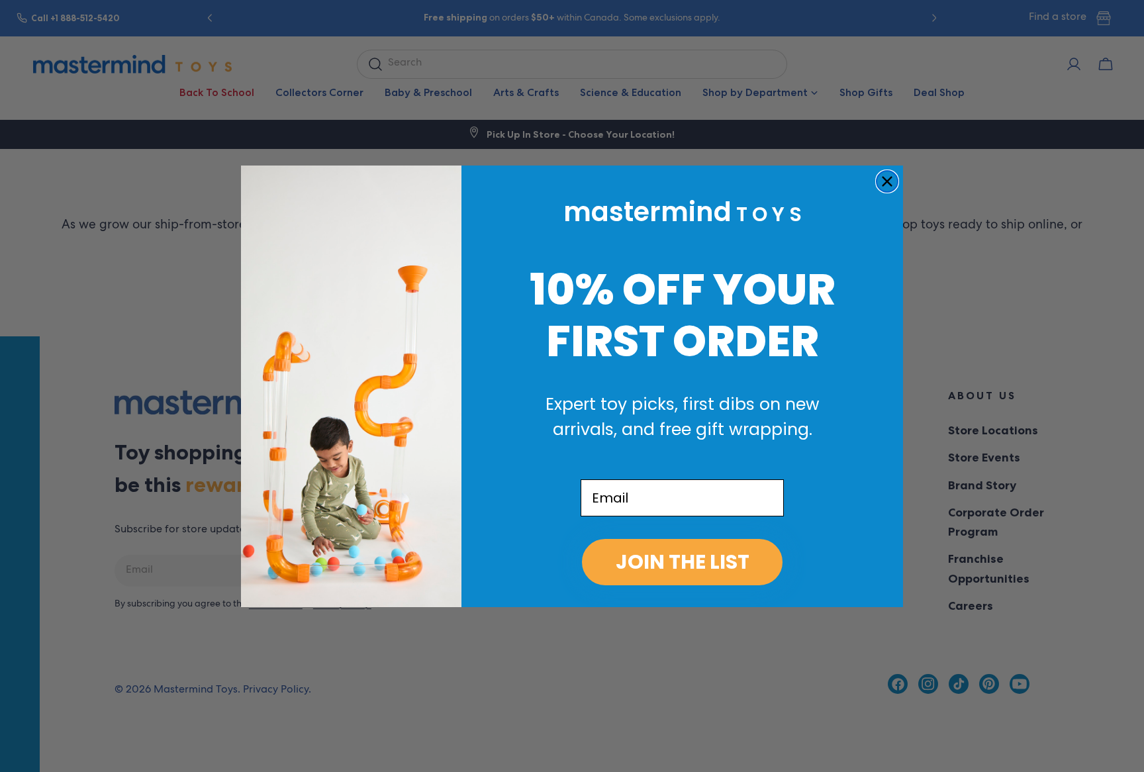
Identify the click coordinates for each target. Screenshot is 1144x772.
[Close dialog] (887, 181)
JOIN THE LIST (682, 562)
